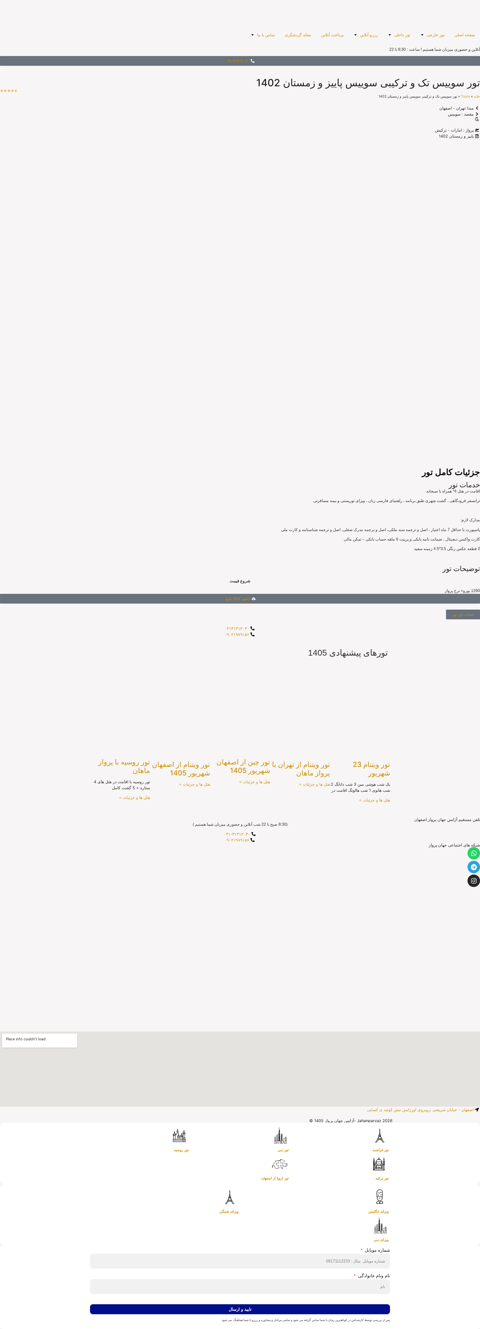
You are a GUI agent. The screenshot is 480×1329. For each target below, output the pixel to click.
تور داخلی (402, 34)
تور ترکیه (382, 1178)
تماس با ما (266, 34)
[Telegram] (474, 867)
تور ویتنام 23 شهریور (371, 768)
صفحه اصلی (464, 34)
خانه (477, 96)
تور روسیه (181, 1150)
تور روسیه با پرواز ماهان (124, 766)
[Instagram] (474, 880)
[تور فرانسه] (380, 1135)
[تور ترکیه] (380, 1164)
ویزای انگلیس (378, 1211)
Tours (465, 96)
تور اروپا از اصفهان (275, 1178)
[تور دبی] (280, 1135)
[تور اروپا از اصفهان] (280, 1164)
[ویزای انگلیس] (380, 1197)
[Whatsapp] (474, 853)
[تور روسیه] (180, 1135)
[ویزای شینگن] (230, 1197)
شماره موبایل (377, 1250)
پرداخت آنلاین (332, 34)
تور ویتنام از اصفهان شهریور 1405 (181, 768)
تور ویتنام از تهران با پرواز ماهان (301, 768)
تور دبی (283, 1150)
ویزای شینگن (229, 1211)
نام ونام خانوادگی (373, 1275)
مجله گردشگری (298, 34)
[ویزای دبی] (380, 1225)
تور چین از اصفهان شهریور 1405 (243, 766)
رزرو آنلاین (369, 34)
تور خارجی (435, 34)
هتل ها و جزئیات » (374, 799)
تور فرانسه (380, 1150)
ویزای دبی (381, 1240)
